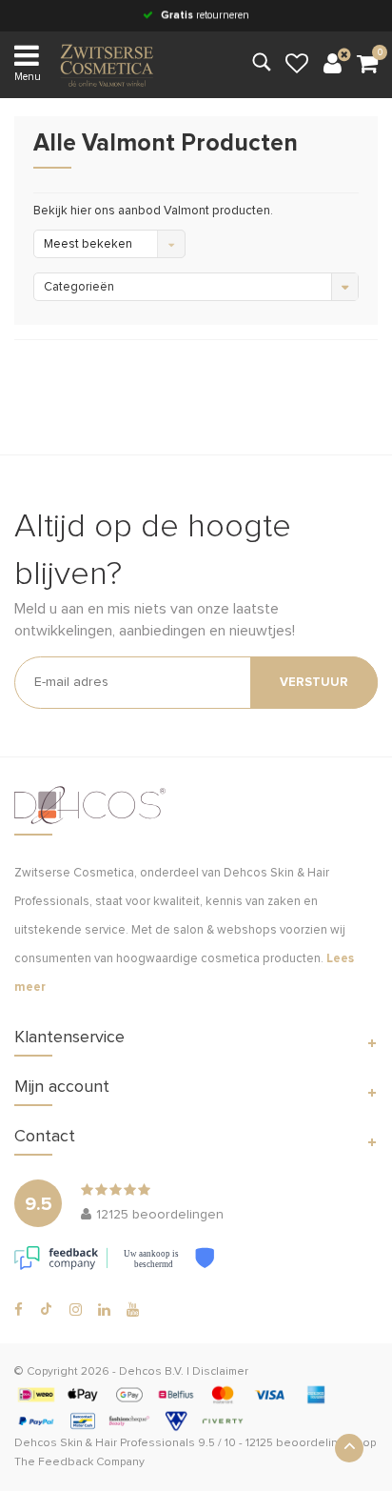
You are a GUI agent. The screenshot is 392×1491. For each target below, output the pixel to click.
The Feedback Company (79, 1462)
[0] (367, 64)
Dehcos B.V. (151, 1372)
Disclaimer (220, 1372)
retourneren (205, 15)
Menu (27, 76)
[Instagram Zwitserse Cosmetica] (75, 1310)
